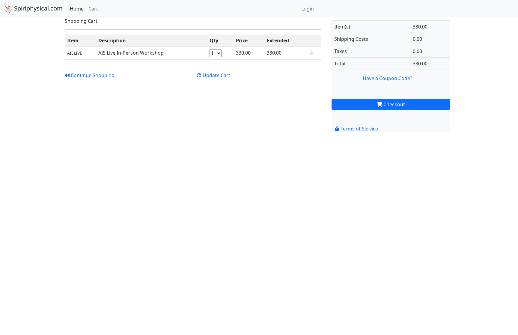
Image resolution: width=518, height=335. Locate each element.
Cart (93, 8)
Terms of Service (358, 128)
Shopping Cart (81, 21)
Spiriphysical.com (38, 8)
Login (307, 8)
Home (77, 8)
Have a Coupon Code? (387, 78)
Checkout (393, 104)
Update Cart (215, 75)
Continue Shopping (92, 75)
